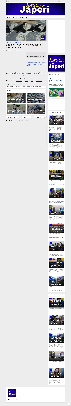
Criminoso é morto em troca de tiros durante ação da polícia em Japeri (35, 111)
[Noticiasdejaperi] (10, 1)
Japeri (11, 42)
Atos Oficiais (15, 17)
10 (51, 277)
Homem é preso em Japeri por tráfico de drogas (36, 62)
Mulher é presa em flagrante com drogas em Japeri (35, 100)
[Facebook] (6, 1)
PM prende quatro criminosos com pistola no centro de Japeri (56, 158)
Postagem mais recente (12, 117)
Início (9, 17)
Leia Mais (60, 202)
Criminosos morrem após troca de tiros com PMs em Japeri (15, 111)
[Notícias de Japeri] (35, 15)
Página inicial (26, 117)
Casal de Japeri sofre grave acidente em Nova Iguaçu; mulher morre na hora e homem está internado (56, 263)
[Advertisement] (15, 60)
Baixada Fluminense (17, 42)
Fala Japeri (22, 17)
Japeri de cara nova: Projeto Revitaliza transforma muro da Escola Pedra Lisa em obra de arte (56, 79)
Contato (27, 17)
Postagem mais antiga (40, 117)
